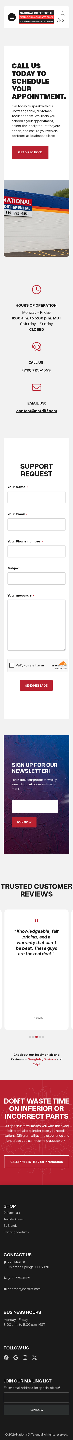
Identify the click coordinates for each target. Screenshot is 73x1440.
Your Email (17, 514)
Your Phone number (25, 541)
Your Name (18, 487)
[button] (12, 17)
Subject (14, 568)
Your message (21, 595)
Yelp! (36, 1064)
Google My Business (42, 1059)
